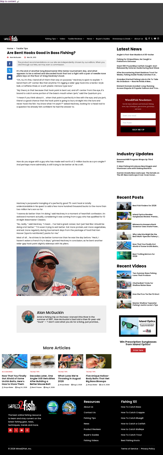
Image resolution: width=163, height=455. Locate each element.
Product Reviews (92, 429)
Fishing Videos (91, 440)
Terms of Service (129, 448)
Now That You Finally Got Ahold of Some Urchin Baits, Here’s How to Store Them (145, 246)
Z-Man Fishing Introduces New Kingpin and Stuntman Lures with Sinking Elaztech (137, 167)
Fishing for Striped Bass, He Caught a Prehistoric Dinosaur (134, 60)
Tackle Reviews (75, 38)
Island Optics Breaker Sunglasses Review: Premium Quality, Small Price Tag (146, 216)
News (89, 38)
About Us (138, 38)
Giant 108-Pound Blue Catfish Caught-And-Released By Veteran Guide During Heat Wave (138, 67)
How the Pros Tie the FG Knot (146, 294)
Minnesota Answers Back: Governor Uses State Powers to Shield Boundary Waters (146, 226)
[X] (16, 430)
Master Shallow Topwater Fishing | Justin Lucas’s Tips (145, 304)
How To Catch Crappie (133, 412)
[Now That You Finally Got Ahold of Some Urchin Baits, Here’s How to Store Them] (124, 246)
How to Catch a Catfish (133, 423)
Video (62, 38)
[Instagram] (27, 430)
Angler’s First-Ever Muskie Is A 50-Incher (135, 54)
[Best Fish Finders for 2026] (124, 206)
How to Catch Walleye (132, 429)
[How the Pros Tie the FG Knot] (124, 294)
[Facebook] (10, 430)
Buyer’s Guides (103, 38)
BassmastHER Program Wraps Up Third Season (135, 160)
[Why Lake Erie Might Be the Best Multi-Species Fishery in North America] (124, 236)
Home (10, 48)
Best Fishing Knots (130, 440)
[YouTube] (21, 430)
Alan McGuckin (50, 312)
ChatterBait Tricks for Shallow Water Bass (143, 284)
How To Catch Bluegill (132, 418)
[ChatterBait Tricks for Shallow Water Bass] (124, 285)
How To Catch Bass (131, 406)
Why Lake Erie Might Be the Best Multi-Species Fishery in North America (146, 236)
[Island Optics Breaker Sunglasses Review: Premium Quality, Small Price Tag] (124, 216)
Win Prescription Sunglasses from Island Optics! (138, 343)
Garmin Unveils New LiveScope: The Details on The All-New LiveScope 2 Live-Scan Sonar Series (138, 175)
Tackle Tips (22, 48)
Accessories (7, 372)
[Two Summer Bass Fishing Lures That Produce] (124, 275)
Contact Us (90, 412)
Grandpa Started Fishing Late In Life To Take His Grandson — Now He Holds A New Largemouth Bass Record (137, 81)
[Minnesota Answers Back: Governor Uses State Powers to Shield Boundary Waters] (124, 226)
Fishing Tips (50, 38)
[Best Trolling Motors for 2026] (124, 255)
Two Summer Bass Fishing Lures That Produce (145, 274)
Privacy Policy (148, 448)
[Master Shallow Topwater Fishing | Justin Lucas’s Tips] (124, 304)
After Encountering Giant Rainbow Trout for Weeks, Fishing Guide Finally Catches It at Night (137, 74)
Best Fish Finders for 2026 (144, 205)
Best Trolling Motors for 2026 (144, 255)
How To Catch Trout (131, 434)
